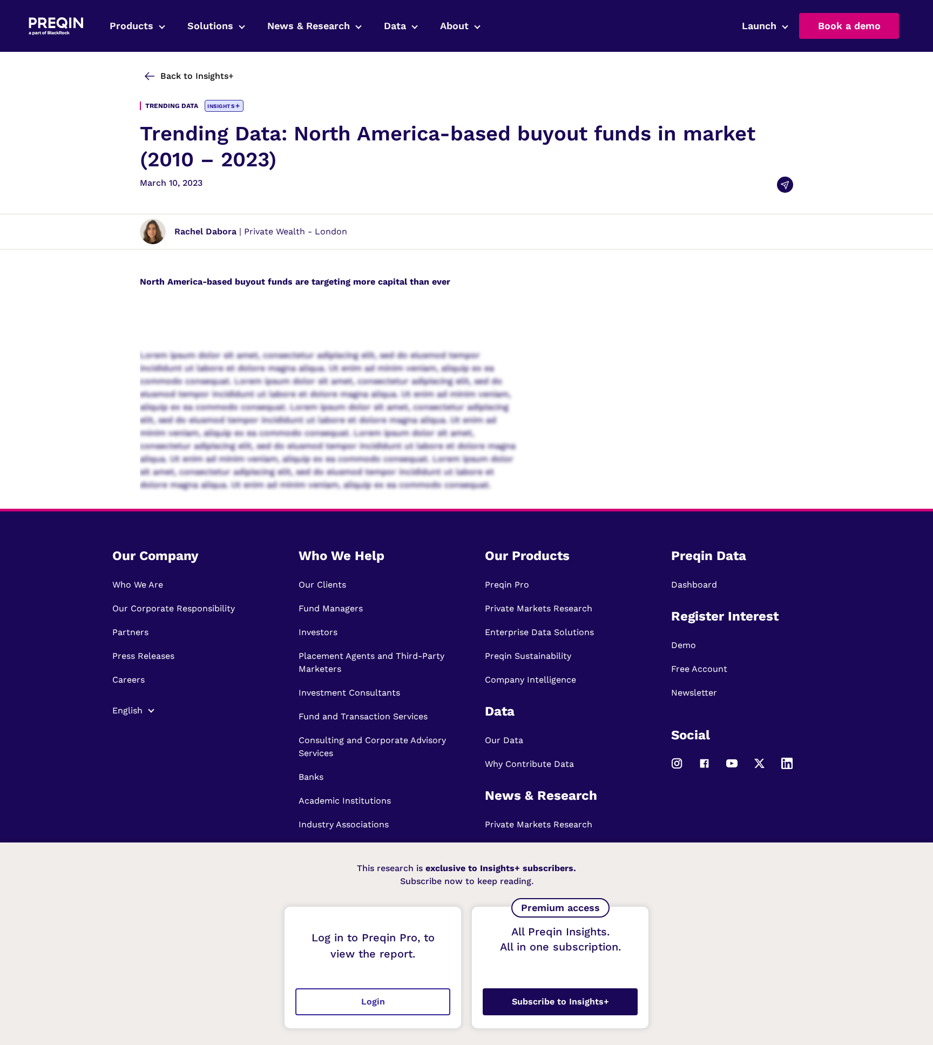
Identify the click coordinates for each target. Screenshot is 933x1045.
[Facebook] (704, 768)
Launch (759, 25)
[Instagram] (676, 768)
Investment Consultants (349, 692)
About (454, 25)
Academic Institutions (345, 800)
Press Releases (143, 656)
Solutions (210, 25)
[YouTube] (732, 768)
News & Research (308, 25)
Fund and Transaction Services (363, 716)
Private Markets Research (538, 608)
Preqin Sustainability (528, 656)
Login (373, 1001)
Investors (318, 632)
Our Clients (322, 584)
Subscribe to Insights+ (560, 1001)
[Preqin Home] (56, 26)
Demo (683, 645)
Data (395, 25)
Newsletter (694, 692)
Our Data (504, 740)
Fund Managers (331, 608)
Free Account (699, 669)
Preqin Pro (507, 584)
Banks (311, 777)
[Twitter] (759, 768)
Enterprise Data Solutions (539, 632)
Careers (128, 680)
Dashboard (694, 584)
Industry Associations (344, 824)
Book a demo (849, 25)
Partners (130, 632)
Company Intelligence (530, 680)
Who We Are (137, 584)
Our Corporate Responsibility (173, 608)
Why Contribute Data (529, 764)
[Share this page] (785, 185)
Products (131, 25)
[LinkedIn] (787, 768)
